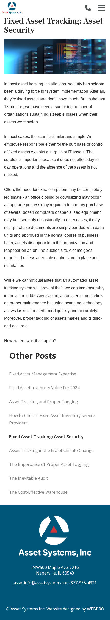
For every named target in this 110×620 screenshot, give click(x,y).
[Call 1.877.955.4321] (88, 8)
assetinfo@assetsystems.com (42, 583)
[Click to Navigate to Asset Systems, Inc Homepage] (12, 7)
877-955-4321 (84, 583)
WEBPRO (95, 609)
